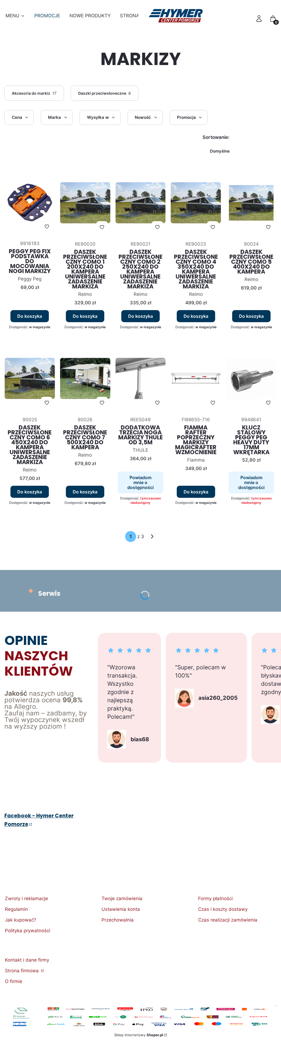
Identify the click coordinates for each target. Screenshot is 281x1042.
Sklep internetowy (138, 1035)
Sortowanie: (216, 137)
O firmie (13, 981)
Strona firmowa (22, 970)
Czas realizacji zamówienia (227, 920)
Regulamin (16, 909)
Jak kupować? (20, 920)
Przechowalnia (118, 920)
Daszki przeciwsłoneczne (104, 93)
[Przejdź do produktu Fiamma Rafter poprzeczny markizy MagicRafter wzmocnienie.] (196, 378)
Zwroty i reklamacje (26, 898)
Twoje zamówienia (122, 898)
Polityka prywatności (27, 930)
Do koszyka (29, 316)
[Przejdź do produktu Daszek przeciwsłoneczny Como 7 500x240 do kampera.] (85, 378)
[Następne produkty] (152, 536)
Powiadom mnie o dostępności (140, 482)
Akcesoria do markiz (34, 93)
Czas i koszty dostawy (223, 909)
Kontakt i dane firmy (27, 960)
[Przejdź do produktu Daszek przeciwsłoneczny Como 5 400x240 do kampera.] (251, 203)
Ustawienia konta (121, 909)
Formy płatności (215, 898)
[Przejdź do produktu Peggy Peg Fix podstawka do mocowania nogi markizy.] (30, 203)
